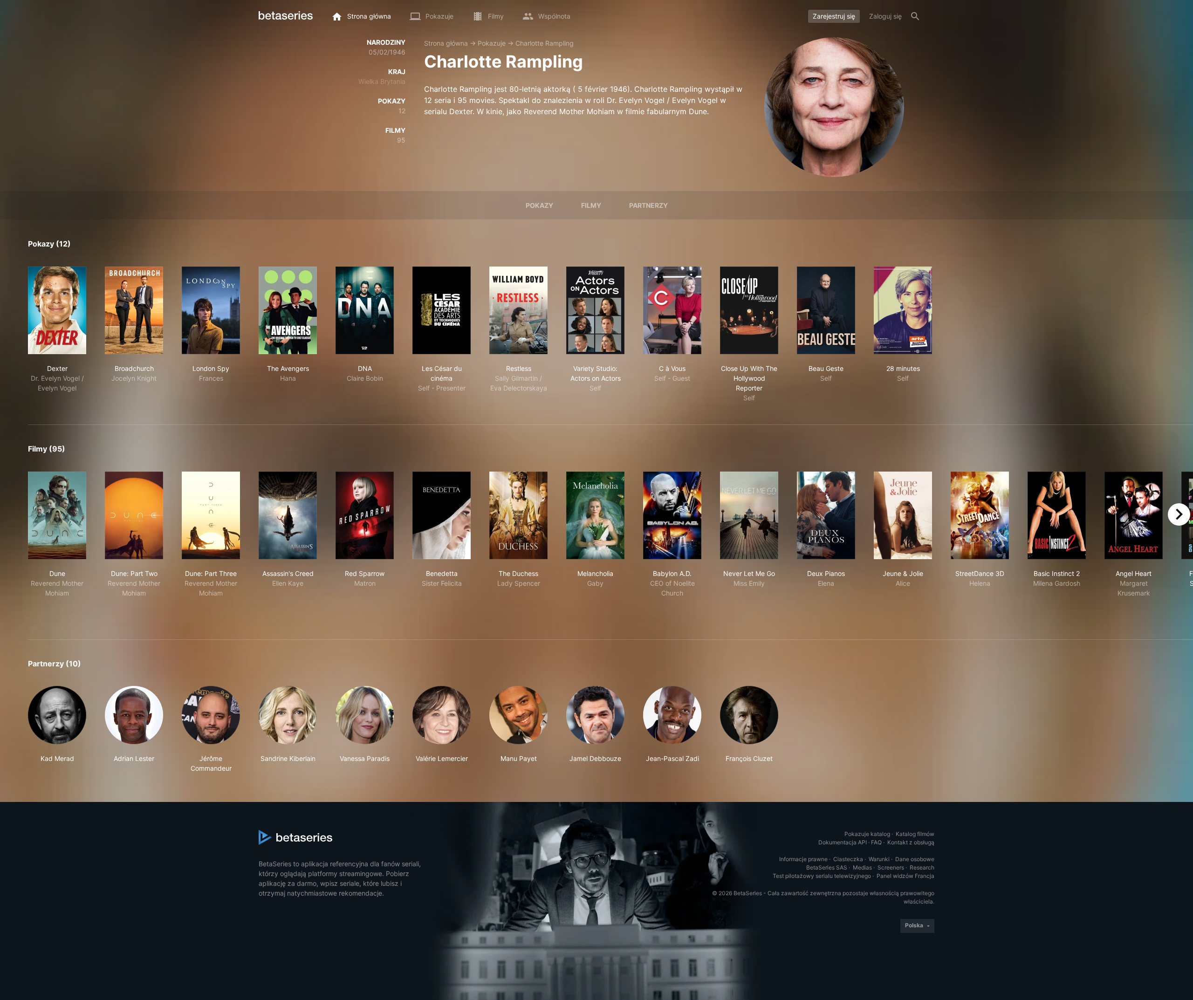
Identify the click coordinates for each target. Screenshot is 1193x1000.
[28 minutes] (903, 310)
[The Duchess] (518, 515)
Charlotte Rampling (544, 43)
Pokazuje (492, 43)
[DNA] (365, 310)
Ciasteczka (848, 859)
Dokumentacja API (842, 842)
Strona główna (446, 43)
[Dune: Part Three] (211, 515)
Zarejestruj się (834, 16)
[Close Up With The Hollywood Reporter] (749, 310)
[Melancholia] (595, 515)
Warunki (879, 859)
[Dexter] (57, 310)
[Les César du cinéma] (441, 310)
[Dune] (57, 515)
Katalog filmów (915, 833)
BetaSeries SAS (826, 867)
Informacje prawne (803, 859)
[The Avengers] (288, 310)
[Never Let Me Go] (749, 515)
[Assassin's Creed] (288, 515)
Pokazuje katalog (867, 833)
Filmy (591, 205)
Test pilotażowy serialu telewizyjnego (822, 875)
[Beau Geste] (826, 310)
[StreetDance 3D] (980, 515)
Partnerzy (648, 205)
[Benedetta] (441, 515)
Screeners (891, 867)
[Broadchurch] (134, 310)
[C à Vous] (672, 310)
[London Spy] (211, 310)
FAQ (876, 842)
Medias (862, 867)
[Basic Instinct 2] (1057, 515)
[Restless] (518, 310)
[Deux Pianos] (826, 515)
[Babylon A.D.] (672, 515)
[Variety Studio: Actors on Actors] (595, 310)
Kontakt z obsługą (910, 842)
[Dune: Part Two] (134, 515)
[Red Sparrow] (365, 515)
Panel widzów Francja (905, 875)
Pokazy (539, 205)
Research (922, 867)
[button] (57, 729)
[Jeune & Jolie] (903, 515)
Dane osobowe (914, 859)
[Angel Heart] (1133, 515)
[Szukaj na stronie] (915, 16)
